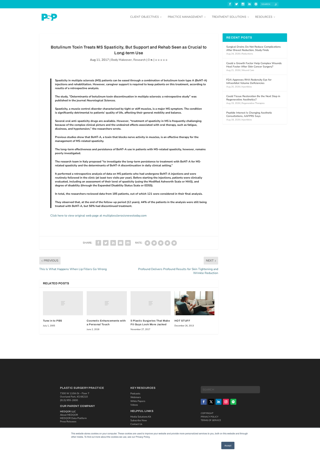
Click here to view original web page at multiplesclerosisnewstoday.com (98, 216)
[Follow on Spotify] (233, 402)
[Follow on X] (211, 402)
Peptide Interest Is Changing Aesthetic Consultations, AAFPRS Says (249, 114)
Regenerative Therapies (253, 103)
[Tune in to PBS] (63, 303)
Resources (263, 17)
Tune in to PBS (52, 320)
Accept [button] (227, 445)
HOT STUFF (182, 320)
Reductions (247, 53)
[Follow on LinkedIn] (218, 402)
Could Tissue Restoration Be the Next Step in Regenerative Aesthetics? (253, 97)
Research (139, 60)
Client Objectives (144, 17)
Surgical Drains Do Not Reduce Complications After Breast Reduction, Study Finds (253, 48)
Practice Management (185, 17)
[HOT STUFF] (194, 303)
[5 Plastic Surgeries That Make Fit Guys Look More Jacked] (151, 303)
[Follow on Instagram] (226, 402)
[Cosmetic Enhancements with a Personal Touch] (107, 303)
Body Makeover (121, 60)
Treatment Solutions (229, 17)
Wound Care (248, 70)
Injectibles (247, 86)
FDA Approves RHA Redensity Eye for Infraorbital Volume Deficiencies (248, 81)
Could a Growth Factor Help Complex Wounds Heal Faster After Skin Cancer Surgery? (254, 64)
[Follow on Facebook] (204, 402)
